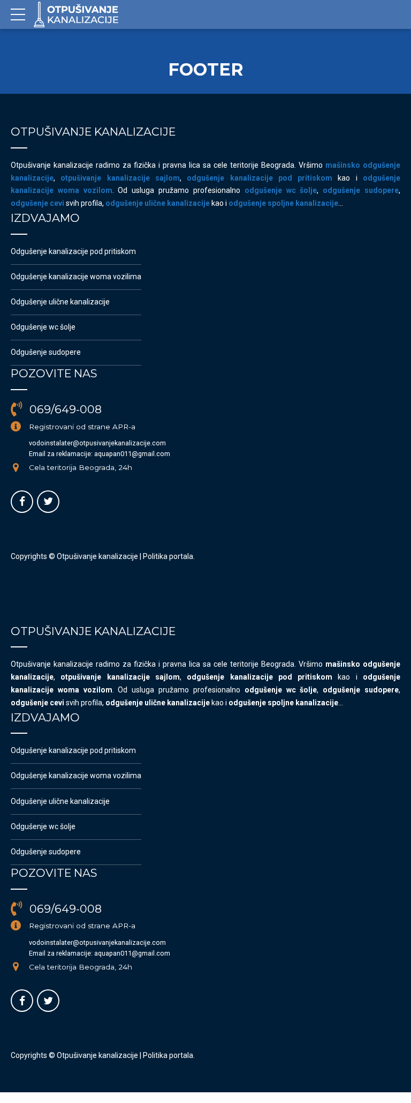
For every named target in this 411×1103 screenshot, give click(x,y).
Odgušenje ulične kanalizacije (60, 301)
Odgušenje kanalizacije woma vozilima (76, 276)
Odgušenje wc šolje (43, 327)
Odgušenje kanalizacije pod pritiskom (73, 251)
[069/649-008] (16, 409)
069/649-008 (65, 409)
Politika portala (168, 556)
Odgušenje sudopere (46, 352)
